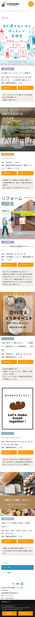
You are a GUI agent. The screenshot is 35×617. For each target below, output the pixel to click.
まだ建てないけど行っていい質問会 (15, 73)
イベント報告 (6, 572)
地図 (20, 83)
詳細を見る (7, 88)
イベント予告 (6, 567)
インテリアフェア (9, 158)
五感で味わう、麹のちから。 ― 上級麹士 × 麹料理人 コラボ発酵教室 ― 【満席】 (17, 346)
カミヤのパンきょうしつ (12, 437)
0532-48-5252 (9, 596)
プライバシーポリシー (18, 607)
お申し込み (24, 88)
